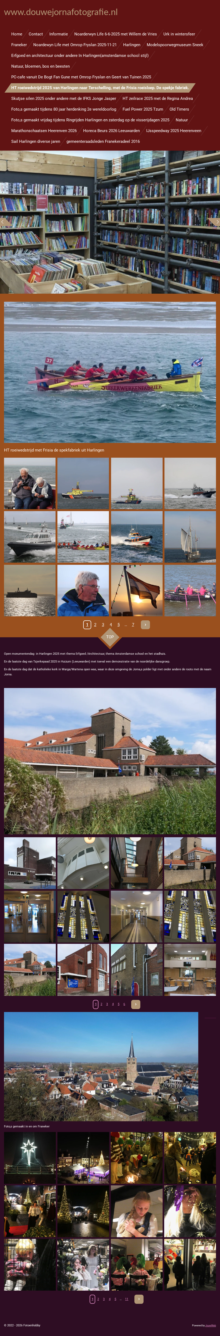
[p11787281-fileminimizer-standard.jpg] (83, 916)
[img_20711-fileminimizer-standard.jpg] (136, 590)
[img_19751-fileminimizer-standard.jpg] (29, 537)
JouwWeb (210, 1325)
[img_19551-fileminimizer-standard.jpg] (83, 483)
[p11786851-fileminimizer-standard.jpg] (190, 970)
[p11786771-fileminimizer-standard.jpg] (136, 863)
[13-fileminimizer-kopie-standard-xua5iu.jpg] (83, 1158)
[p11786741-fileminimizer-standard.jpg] (83, 970)
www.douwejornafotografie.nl (61, 12)
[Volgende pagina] (145, 624)
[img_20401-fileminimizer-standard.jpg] (136, 537)
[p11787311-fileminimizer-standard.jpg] (136, 916)
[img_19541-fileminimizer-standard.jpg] (29, 483)
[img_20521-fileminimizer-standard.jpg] (29, 590)
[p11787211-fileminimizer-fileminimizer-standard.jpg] (30, 970)
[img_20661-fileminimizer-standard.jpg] (83, 590)
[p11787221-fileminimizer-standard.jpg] (190, 863)
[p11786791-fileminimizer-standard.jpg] (83, 863)
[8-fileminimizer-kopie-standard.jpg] (190, 1211)
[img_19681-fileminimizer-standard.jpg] (190, 483)
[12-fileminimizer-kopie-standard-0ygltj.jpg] (136, 1264)
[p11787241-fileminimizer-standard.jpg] (30, 916)
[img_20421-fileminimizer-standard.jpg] (190, 537)
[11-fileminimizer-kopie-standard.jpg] (83, 1264)
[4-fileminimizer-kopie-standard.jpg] (83, 1211)
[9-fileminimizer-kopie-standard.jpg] (30, 1264)
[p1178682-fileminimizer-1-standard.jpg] (136, 970)
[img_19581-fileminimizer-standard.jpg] (136, 483)
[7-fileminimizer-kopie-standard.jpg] (136, 1211)
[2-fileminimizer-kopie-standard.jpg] (190, 1158)
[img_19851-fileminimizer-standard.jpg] (83, 537)
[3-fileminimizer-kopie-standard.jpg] (30, 1211)
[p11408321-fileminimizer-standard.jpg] (190, 590)
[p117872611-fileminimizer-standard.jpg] (190, 916)
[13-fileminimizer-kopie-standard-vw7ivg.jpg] (190, 1264)
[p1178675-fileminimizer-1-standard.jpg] (30, 863)
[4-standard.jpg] (30, 1158)
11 (126, 1299)
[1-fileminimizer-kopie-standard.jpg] (136, 1158)
